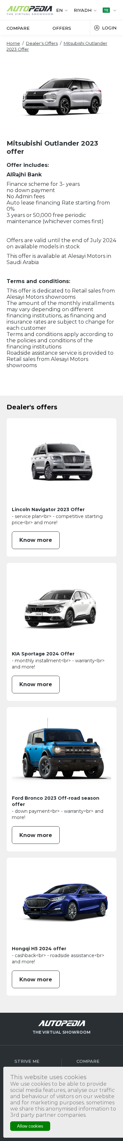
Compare (18, 28)
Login (109, 27)
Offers (61, 28)
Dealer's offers (42, 43)
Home (13, 43)
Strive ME (26, 1061)
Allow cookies (30, 1126)
